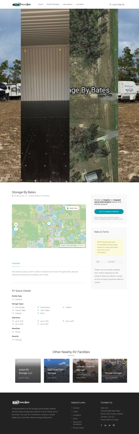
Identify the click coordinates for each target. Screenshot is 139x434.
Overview (16, 263)
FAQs (75, 419)
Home (40, 4)
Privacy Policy (78, 428)
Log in (75, 411)
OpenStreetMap (72, 245)
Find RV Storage (53, 4)
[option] (94, 95)
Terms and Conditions (77, 423)
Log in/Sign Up (118, 4)
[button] (16, 224)
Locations (80, 4)
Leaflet (63, 245)
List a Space (67, 4)
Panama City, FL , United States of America (31, 196)
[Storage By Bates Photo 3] (45, 95)
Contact (76, 408)
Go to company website (109, 211)
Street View (74, 208)
